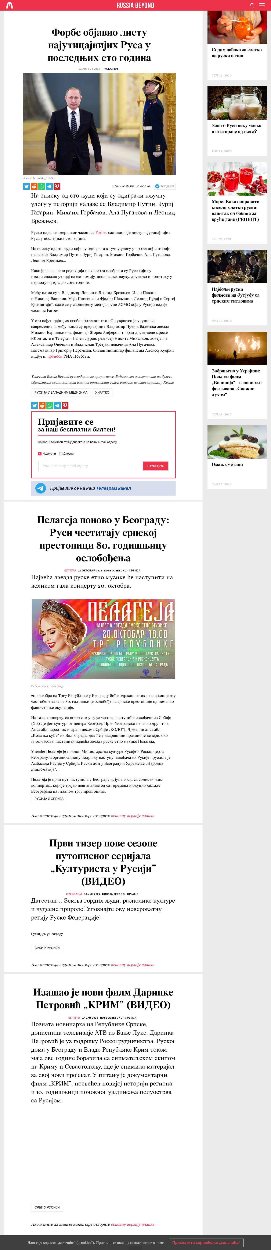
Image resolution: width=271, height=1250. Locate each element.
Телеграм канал (113, 488)
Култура (70, 570)
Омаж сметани (227, 464)
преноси (54, 356)
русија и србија (49, 799)
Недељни (49, 453)
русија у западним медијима (61, 392)
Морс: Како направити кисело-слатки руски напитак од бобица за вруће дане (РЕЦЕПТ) (235, 210)
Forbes (101, 233)
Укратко (102, 392)
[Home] (9, 5)
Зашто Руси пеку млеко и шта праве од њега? (236, 128)
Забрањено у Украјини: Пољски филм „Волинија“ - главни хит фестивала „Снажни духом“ (237, 383)
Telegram (167, 186)
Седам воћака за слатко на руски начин (237, 53)
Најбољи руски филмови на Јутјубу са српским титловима (236, 295)
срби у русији (47, 948)
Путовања (74, 894)
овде (120, 1242)
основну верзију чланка (132, 816)
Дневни (69, 453)
